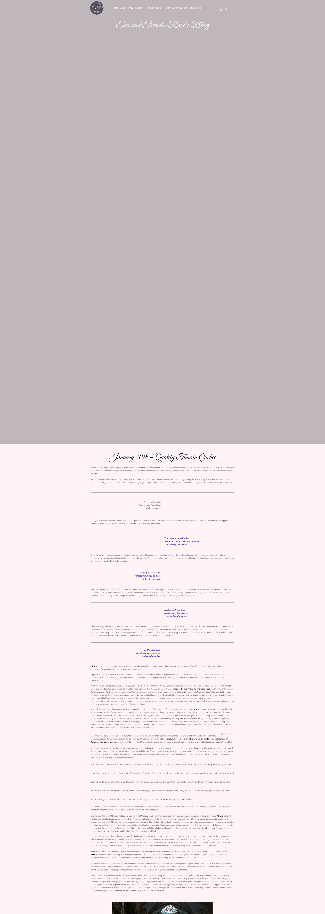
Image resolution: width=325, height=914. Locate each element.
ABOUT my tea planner (131, 8)
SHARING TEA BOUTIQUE (177, 8)
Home (115, 8)
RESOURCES (195, 8)
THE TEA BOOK (154, 8)
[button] (226, 9)
